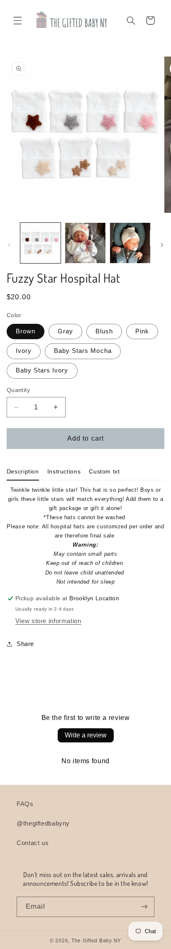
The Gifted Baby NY (96, 940)
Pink (142, 331)
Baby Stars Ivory (42, 370)
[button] (17, 20)
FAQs (25, 804)
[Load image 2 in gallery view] (85, 243)
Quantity (18, 390)
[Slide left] (9, 245)
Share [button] (25, 644)
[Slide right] (162, 245)
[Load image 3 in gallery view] (130, 243)
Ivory (24, 351)
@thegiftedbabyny (43, 823)
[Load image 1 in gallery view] (40, 243)
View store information (48, 621)
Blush (104, 331)
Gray (65, 331)
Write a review (86, 735)
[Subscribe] (144, 907)
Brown (25, 331)
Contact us (33, 843)
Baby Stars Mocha (83, 351)
